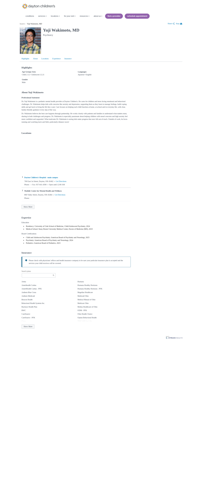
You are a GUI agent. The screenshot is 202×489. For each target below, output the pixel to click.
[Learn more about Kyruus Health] (174, 337)
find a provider (114, 16)
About (35, 59)
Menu (21, 16)
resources (84, 16)
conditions (29, 16)
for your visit (69, 16)
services (41, 16)
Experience (56, 59)
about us (97, 16)
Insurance (68, 59)
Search (22, 24)
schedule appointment (137, 16)
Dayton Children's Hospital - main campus (41, 177)
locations (54, 16)
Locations (45, 59)
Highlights (25, 59)
